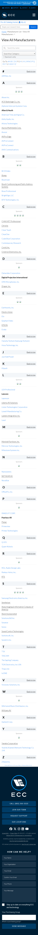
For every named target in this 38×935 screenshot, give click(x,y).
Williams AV (6, 710)
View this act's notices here (29, 844)
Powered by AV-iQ (27, 765)
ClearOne (5, 234)
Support (15, 8)
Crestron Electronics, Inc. (11, 252)
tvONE (4, 673)
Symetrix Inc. (6, 640)
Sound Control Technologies (13, 631)
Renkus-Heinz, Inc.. (9, 572)
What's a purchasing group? (11, 921)
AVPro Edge (6, 136)
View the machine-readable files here (18, 841)
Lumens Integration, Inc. (11, 416)
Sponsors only (10, 57)
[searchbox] (3, 916)
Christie (5, 225)
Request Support (19, 816)
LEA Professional (8, 389)
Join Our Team (19, 810)
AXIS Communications (10, 150)
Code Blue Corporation (11, 239)
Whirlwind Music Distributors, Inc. (15, 706)
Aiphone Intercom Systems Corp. (14, 106)
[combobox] (19, 917)
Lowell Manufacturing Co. (12, 411)
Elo (3, 316)
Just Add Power (8, 357)
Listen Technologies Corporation (14, 407)
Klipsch (4, 368)
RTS (3, 577)
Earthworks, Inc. (8, 307)
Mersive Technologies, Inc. (12, 446)
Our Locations (19, 822)
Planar (4, 522)
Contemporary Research (11, 243)
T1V (3, 651)
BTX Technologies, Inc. (10, 200)
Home (4, 32)
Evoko (4, 329)
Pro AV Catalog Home (9, 22)
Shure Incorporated (9, 614)
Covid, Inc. (6, 247)
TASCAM (5, 656)
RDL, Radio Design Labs (11, 568)
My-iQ (23, 22)
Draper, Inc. (6, 286)
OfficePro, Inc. (7, 492)
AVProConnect (7, 141)
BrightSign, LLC (8, 195)
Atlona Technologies (10, 123)
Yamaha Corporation (10, 743)
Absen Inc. (6, 97)
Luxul (4, 420)
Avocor (4, 132)
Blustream (6, 180)
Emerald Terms (9, 765)
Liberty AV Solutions (10, 403)
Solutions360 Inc (8, 618)
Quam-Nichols (7, 546)
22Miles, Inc (6, 76)
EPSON (5, 325)
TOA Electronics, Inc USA (11, 664)
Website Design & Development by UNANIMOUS (19, 835)
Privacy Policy (17, 765)
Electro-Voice (7, 312)
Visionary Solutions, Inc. (11, 685)
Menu (34, 15)
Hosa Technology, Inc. (10, 345)
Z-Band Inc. (6, 762)
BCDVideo (6, 171)
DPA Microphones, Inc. (10, 282)
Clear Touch (6, 230)
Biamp (4, 175)
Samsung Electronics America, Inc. (15, 598)
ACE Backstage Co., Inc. (11, 101)
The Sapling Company (10, 660)
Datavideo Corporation (11, 273)
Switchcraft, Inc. (8, 635)
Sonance (5, 622)
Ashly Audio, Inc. (8, 119)
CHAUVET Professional (11, 221)
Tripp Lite (5, 669)
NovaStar (5, 480)
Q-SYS (4, 542)
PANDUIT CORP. (8, 513)
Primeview (6, 526)
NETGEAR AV (7, 476)
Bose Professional (9, 191)
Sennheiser (6, 602)
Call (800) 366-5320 (19, 804)
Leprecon (5, 398)
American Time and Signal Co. (13, 115)
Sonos (4, 627)
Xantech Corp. (7, 722)
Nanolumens (6, 472)
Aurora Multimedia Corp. (11, 128)
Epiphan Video (7, 321)
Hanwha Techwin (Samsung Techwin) (15, 341)
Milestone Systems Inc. (11, 450)
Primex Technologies (10, 531)
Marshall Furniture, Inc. (11, 441)
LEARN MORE (26, 3)
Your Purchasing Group (11, 912)
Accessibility (5, 833)
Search (33, 8)
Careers (7, 8)
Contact (24, 8)
